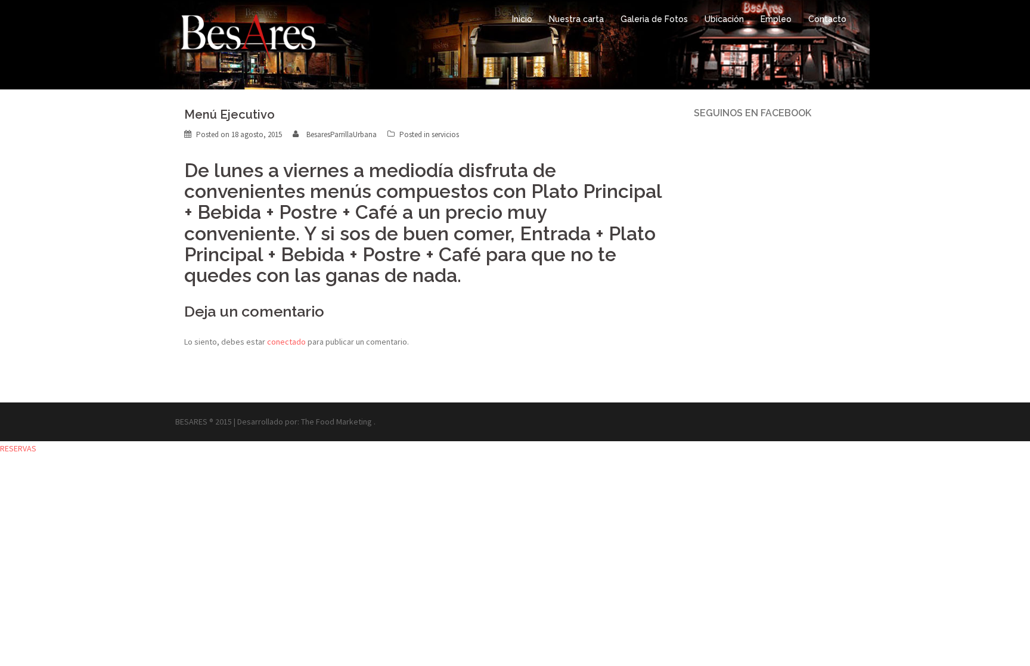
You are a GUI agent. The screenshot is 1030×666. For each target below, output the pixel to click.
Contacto (827, 19)
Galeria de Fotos (654, 19)
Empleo (776, 19)
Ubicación (724, 19)
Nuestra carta (576, 19)
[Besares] (248, 40)
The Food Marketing (336, 421)
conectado (286, 341)
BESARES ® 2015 (203, 421)
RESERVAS (18, 448)
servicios (445, 134)
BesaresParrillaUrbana (341, 134)
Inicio (522, 19)
